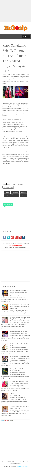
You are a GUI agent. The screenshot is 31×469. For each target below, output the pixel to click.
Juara (14, 184)
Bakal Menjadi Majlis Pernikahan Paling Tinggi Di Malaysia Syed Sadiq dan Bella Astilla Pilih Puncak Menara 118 (20, 319)
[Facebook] (4, 237)
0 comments (12, 71)
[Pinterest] (20, 237)
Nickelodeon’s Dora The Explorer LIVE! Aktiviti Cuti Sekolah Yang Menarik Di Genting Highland (19, 306)
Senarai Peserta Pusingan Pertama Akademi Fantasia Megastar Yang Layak (18, 292)
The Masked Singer (8, 187)
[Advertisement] (15, 266)
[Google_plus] (16, 237)
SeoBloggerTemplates (22, 466)
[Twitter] (8, 237)
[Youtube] (12, 237)
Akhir (8, 184)
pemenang (20, 184)
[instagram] (23, 237)
